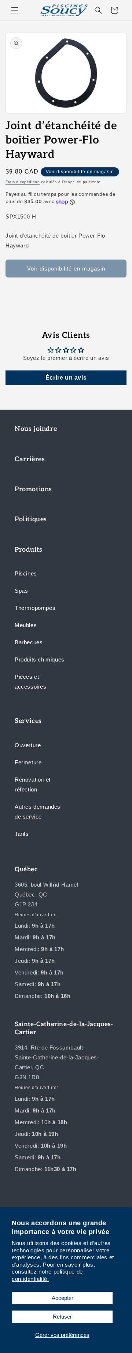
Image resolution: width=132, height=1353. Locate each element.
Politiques (31, 519)
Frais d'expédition (23, 182)
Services (28, 721)
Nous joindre (36, 429)
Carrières (30, 459)
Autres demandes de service (37, 812)
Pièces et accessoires (31, 682)
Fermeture (28, 762)
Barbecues (29, 642)
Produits (29, 550)
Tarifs (22, 834)
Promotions (33, 489)
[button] (15, 10)
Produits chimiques (40, 659)
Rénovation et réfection (33, 784)
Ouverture (28, 745)
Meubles (26, 625)
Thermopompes (35, 608)
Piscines (26, 573)
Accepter (62, 1298)
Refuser (62, 1316)
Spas (21, 591)
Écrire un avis (66, 377)
